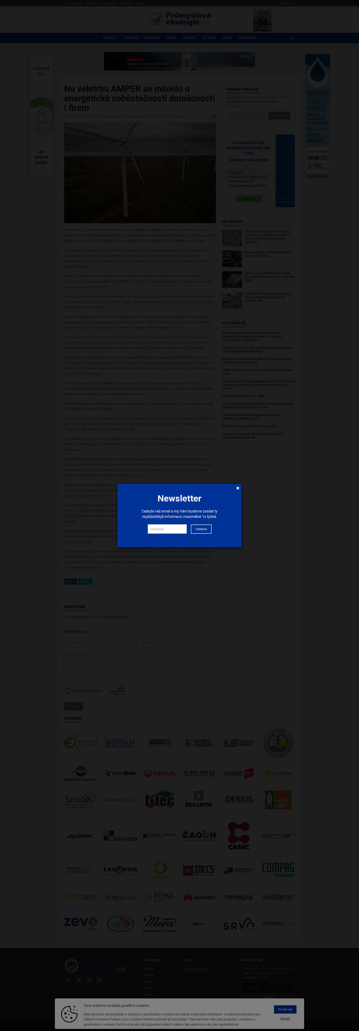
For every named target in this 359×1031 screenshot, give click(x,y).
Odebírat (201, 529)
